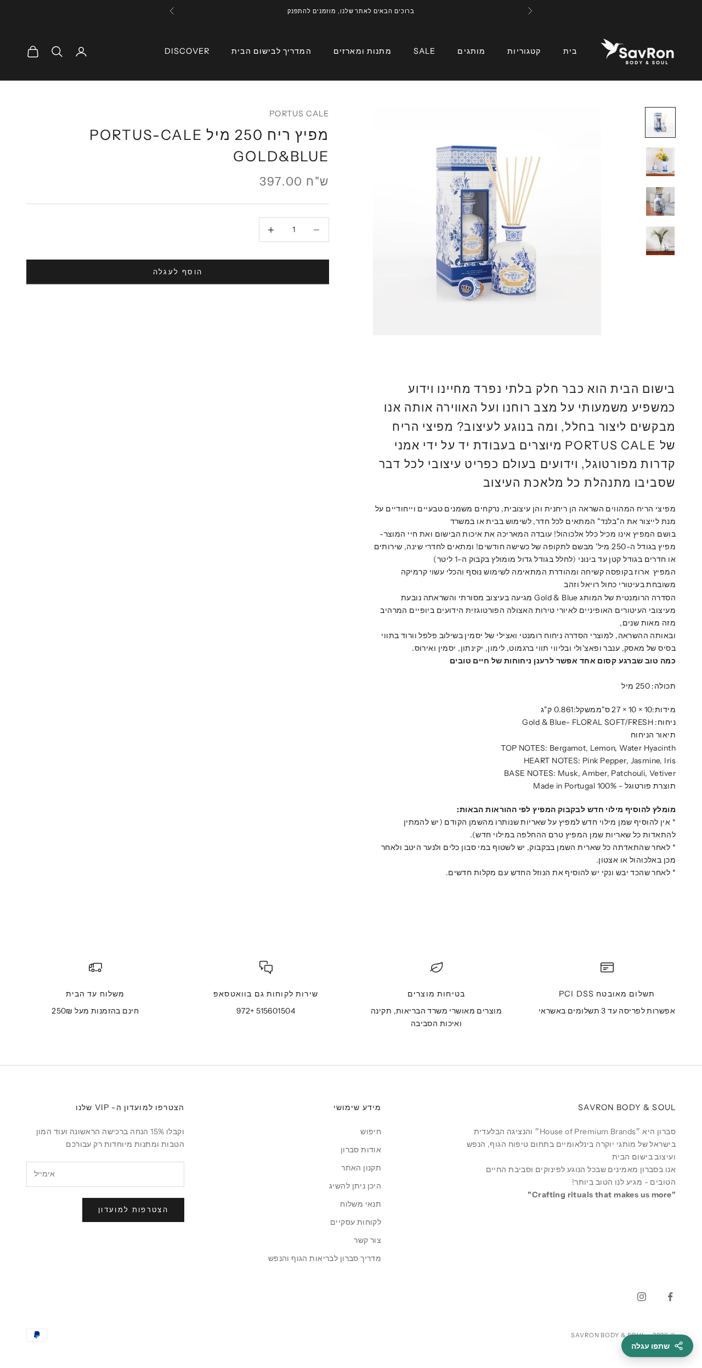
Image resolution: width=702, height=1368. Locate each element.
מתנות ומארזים (362, 51)
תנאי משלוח (360, 1204)
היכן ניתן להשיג (355, 1186)
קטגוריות (524, 51)
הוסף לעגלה (177, 271)
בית (570, 51)
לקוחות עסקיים (355, 1222)
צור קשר (367, 1240)
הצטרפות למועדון (133, 1209)
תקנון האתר (361, 1168)
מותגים (471, 51)
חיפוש (370, 1131)
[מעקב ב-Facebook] (670, 1296)
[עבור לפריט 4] (660, 241)
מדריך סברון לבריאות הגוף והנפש (325, 1258)
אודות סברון (361, 1150)
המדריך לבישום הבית (271, 51)
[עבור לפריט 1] (660, 122)
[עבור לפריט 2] (660, 162)
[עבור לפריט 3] (660, 201)
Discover (187, 51)
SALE (425, 51)
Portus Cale (299, 114)
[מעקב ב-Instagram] (641, 1296)
